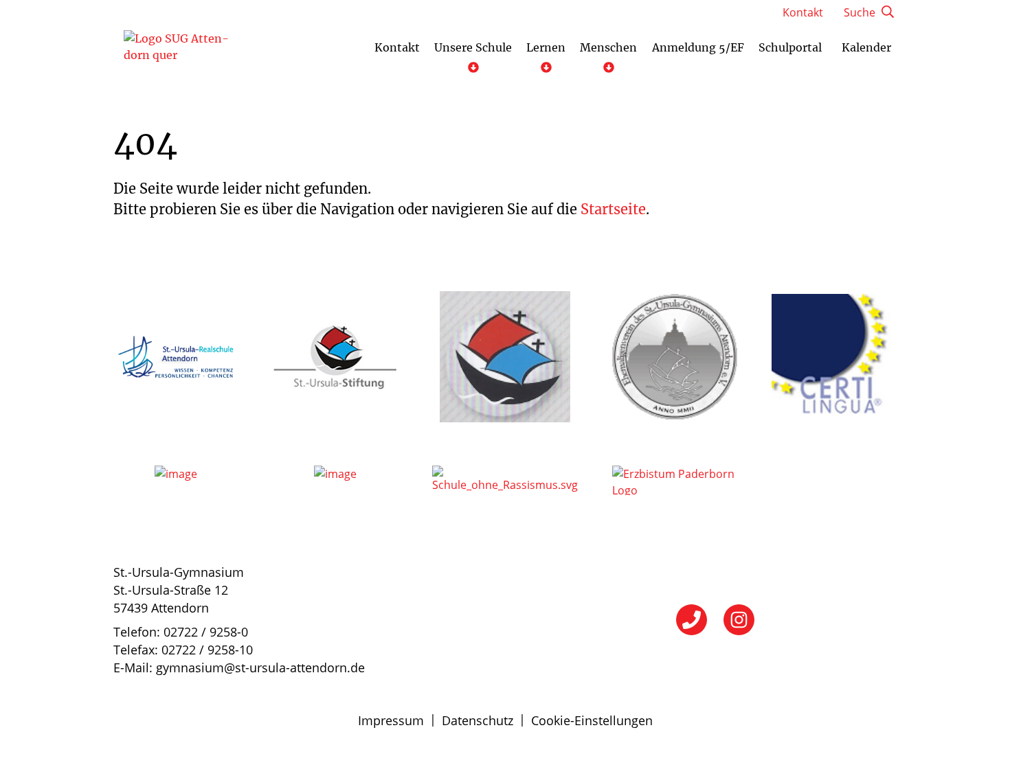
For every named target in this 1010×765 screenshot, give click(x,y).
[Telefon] (691, 619)
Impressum (391, 720)
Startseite (613, 209)
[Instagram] (738, 619)
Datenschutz (477, 720)
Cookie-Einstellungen (592, 720)
